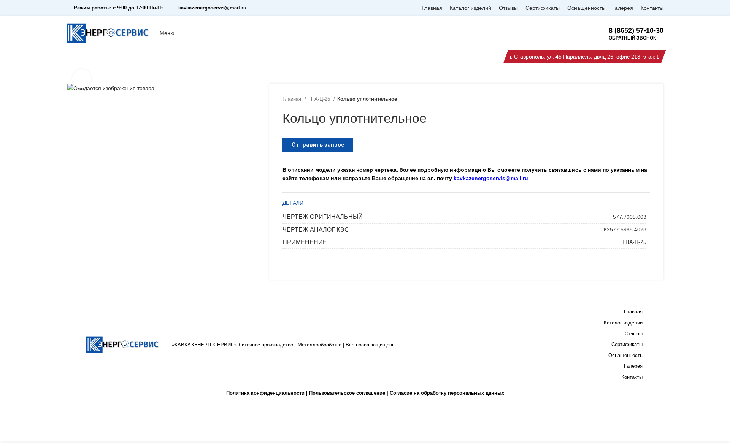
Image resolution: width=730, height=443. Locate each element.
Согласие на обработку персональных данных (447, 393)
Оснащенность (625, 355)
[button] (317, 145)
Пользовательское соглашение (347, 393)
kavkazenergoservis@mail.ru (212, 8)
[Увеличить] (81, 78)
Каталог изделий (623, 323)
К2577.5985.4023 (625, 229)
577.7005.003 (629, 217)
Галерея (633, 366)
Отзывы (634, 334)
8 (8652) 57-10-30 (636, 30)
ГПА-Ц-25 (320, 99)
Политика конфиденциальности (265, 393)
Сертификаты (627, 344)
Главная (292, 99)
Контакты (632, 377)
